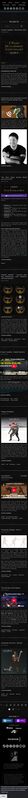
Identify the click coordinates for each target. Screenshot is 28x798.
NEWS (10, 2)
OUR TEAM (6, 5)
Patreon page (20, 255)
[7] (9, 712)
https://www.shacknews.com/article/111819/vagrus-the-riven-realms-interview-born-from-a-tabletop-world (14, 391)
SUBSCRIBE (21, 5)
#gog (23, 339)
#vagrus (3, 631)
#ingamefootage (5, 518)
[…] (7, 708)
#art (7, 464)
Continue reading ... (6, 86)
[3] (15, 708)
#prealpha (14, 518)
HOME (4, 2)
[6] (26, 708)
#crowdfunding (4, 398)
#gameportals (8, 339)
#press (16, 398)
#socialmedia (14, 400)
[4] (18, 708)
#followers (12, 464)
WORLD (17, 2)
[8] (13, 712)
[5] (22, 708)
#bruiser (18, 694)
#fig (2, 339)
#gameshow (17, 339)
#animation (4, 575)
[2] (11, 708)
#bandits (12, 694)
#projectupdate (13, 340)
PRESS (14, 5)
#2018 (2, 464)
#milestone (4, 340)
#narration (15, 630)
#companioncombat (11, 516)
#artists (15, 575)
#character (21, 575)
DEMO (24, 2)
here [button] (7, 792)
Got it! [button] (3, 796)
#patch (3, 263)
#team (18, 464)
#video (21, 518)
